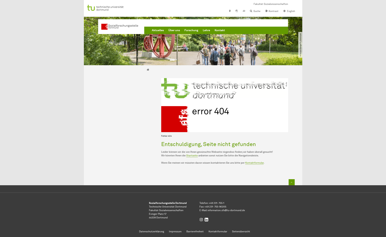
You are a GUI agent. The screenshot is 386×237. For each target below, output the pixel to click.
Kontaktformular (254, 162)
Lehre (206, 30)
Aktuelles (158, 30)
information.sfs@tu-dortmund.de (226, 210)
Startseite (192, 155)
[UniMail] (244, 11)
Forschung (191, 30)
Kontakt (220, 30)
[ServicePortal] (236, 11)
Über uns (174, 30)
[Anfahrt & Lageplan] (229, 11)
